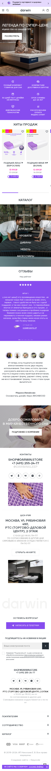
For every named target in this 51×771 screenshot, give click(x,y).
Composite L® (30, 328)
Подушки (25, 222)
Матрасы (25, 215)
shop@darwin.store (25, 460)
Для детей (25, 229)
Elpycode (35, 760)
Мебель (26, 249)
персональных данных (33, 655)
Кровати (25, 235)
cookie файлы (36, 767)
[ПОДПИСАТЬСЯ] (45, 645)
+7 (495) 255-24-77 (25, 463)
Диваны (25, 242)
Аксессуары (25, 256)
